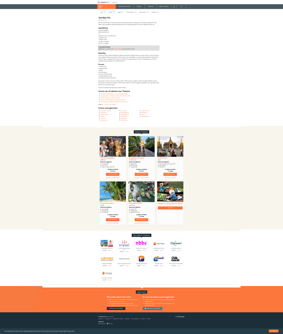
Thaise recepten (142, 12)
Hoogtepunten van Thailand (136, 158)
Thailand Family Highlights (107, 158)
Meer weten (71, 331)
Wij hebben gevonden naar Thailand (170, 204)
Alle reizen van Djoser (170, 177)
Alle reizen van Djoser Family (141, 223)
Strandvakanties (125, 112)
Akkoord (273, 331)
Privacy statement (135, 318)
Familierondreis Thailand (135, 203)
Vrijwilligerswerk (125, 114)
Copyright (127, 318)
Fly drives (103, 118)
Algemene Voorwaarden (118, 318)
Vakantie (103, 116)
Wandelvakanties (145, 116)
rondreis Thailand (117, 49)
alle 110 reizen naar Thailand (109, 104)
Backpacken (144, 112)
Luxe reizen (124, 111)
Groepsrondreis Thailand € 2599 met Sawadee (113, 100)
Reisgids (119, 12)
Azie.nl (102, 12)
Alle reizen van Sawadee (113, 223)
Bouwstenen (124, 116)
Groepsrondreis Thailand (106, 203)
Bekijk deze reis (112, 174)
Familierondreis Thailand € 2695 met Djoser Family (114, 102)
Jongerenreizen (145, 111)
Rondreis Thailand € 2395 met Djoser (110, 98)
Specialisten (124, 118)
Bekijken (170, 208)
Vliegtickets (103, 112)
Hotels (143, 114)
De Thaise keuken (130, 12)
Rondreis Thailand (162, 158)
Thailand (110, 12)
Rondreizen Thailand (106, 111)
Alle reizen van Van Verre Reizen (141, 177)
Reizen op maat (104, 114)
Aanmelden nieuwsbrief (116, 308)
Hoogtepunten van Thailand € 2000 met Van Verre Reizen (116, 96)
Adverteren (100, 318)
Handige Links (108, 318)
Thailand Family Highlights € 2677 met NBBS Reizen (114, 94)
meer (104, 250)
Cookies (148, 318)
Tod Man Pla (153, 12)
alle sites (115, 2)
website (110, 250)
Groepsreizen (104, 120)
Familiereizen (124, 120)
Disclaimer (143, 318)
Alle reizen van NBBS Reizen (113, 177)
